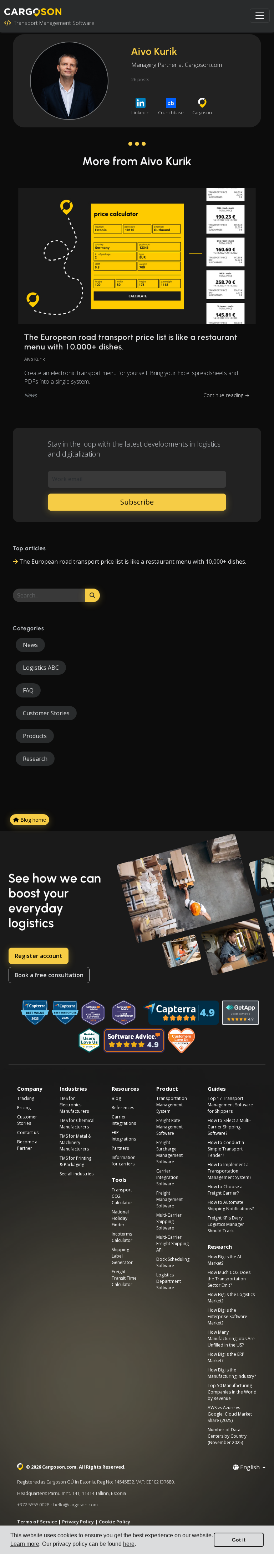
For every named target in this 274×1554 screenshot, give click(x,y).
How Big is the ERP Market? (226, 1357)
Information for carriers (124, 1160)
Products (35, 736)
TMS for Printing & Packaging (75, 1161)
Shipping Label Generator (122, 1256)
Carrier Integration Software (167, 1177)
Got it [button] (238, 1540)
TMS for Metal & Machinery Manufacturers (75, 1142)
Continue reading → (226, 395)
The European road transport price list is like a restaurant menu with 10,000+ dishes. (130, 341)
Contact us (28, 1132)
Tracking (25, 1098)
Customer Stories (46, 713)
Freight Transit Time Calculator (124, 1278)
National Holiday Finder (120, 1218)
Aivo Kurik (34, 359)
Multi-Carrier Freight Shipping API (172, 1243)
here (129, 1544)
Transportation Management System (171, 1104)
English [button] (250, 1467)
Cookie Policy (114, 1521)
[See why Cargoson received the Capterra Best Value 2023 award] (35, 1012)
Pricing (24, 1108)
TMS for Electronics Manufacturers (74, 1104)
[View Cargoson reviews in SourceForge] (182, 1040)
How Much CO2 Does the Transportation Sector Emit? (229, 1278)
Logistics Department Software (168, 1281)
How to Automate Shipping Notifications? (231, 1205)
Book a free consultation (49, 975)
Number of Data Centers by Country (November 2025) (227, 1436)
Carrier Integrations (124, 1120)
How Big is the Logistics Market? (231, 1297)
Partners (120, 1148)
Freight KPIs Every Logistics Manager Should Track (226, 1224)
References (123, 1108)
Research (35, 759)
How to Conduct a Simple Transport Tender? (226, 1148)
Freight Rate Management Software (169, 1126)
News (30, 395)
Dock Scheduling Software (172, 1262)
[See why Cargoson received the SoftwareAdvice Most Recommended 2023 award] (124, 1012)
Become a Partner (27, 1145)
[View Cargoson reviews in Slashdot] (89, 1040)
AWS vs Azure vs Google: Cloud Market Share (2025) (230, 1414)
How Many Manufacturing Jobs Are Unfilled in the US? (231, 1338)
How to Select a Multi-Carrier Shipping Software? (229, 1126)
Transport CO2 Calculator (122, 1196)
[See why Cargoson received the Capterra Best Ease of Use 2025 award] (65, 1012)
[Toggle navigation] (260, 16)
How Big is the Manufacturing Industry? (232, 1373)
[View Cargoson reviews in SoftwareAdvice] (134, 1040)
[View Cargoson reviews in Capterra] (181, 1012)
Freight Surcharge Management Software (169, 1152)
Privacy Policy (78, 1521)
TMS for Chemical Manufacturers (77, 1123)
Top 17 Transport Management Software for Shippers (230, 1104)
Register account (38, 956)
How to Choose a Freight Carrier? (225, 1190)
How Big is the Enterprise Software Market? (227, 1316)
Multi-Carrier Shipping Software (169, 1221)
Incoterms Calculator (122, 1237)
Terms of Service (37, 1521)
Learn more (24, 1544)
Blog (116, 1098)
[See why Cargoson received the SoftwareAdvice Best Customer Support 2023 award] (93, 1012)
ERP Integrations (124, 1135)
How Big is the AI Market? (224, 1260)
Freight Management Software (169, 1199)
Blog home (32, 819)
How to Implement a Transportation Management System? (229, 1170)
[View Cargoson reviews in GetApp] (240, 1012)
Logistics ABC (41, 667)
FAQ (28, 690)
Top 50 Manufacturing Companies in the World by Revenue (232, 1391)
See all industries (76, 1174)
